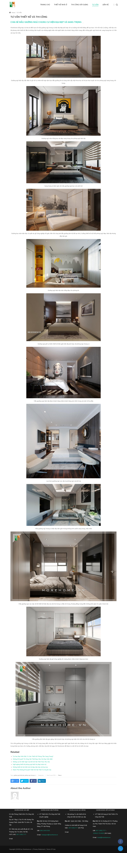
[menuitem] (45, 4)
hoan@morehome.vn (103, 837)
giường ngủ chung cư (30, 775)
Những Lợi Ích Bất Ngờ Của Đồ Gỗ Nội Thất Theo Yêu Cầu (31, 762)
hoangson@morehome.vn (50, 835)
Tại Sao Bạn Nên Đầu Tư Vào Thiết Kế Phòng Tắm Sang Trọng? (33, 756)
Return (60, 775)
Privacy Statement (39, 849)
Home (13, 12)
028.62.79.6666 (98, 833)
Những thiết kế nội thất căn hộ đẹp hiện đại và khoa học (30, 767)
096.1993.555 (45, 831)
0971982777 (73, 828)
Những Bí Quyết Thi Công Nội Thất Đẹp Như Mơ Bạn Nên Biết (33, 759)
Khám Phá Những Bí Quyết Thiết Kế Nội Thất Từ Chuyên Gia (32, 770)
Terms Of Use (51, 849)
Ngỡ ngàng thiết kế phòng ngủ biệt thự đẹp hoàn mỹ (29, 764)
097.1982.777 (101, 831)
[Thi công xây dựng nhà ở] (12, 5)
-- (83, 23)
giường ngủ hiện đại (19, 775)
